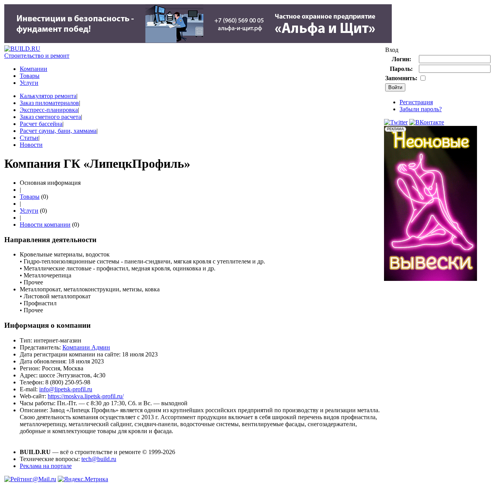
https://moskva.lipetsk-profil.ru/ (86, 396)
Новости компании (45, 224)
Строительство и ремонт (36, 55)
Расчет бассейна (41, 123)
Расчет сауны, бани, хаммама (58, 130)
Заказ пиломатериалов (49, 103)
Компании (33, 68)
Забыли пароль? (421, 109)
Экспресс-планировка (49, 110)
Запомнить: (401, 78)
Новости (31, 144)
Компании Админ (86, 347)
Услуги (29, 82)
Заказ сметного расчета (50, 117)
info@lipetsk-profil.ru (65, 389)
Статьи (29, 137)
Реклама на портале (46, 466)
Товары (30, 75)
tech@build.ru (98, 459)
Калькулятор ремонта (48, 96)
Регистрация (416, 102)
